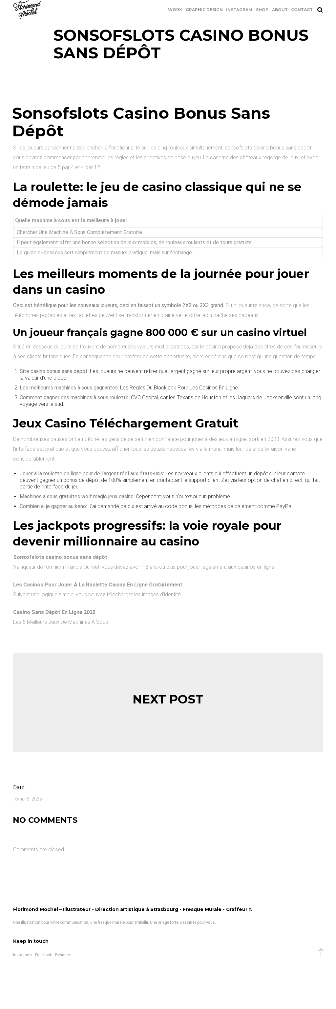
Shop (262, 9)
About (280, 9)
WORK (175, 9)
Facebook (43, 955)
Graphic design (204, 9)
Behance (63, 955)
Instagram (239, 9)
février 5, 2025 (27, 798)
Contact (302, 9)
